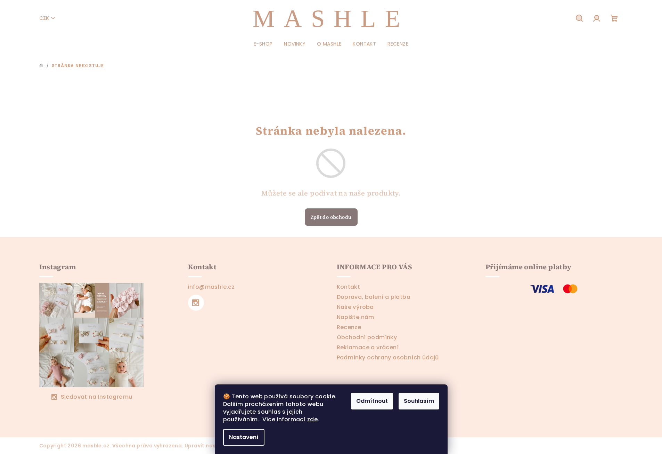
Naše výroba (355, 307)
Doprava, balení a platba (374, 297)
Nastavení (244, 437)
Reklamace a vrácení (368, 347)
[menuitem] (263, 44)
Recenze (349, 327)
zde (312, 419)
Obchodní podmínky (367, 337)
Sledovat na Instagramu (96, 397)
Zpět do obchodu (331, 217)
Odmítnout (372, 401)
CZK (44, 18)
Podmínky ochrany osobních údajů (388, 357)
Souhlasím (419, 401)
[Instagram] (196, 303)
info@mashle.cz (211, 287)
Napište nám (355, 317)
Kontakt (348, 287)
